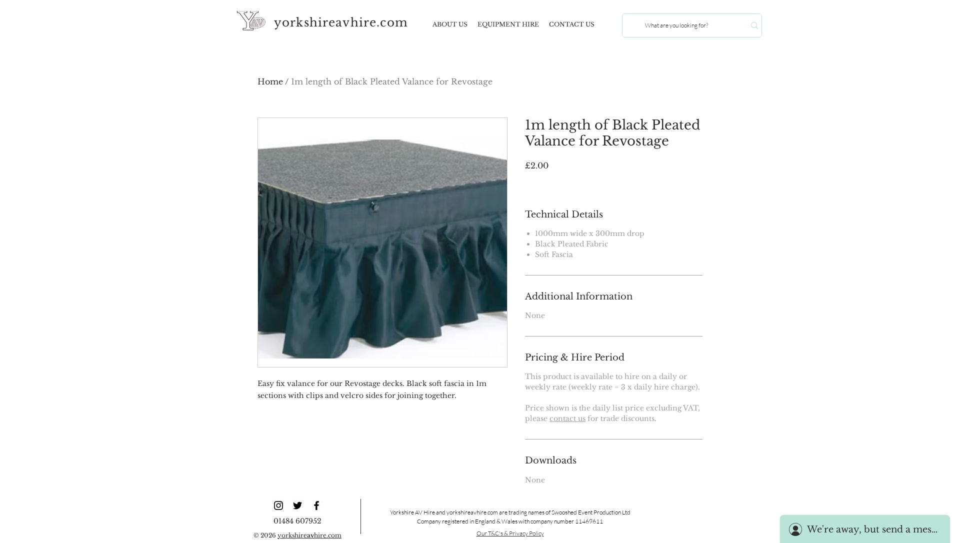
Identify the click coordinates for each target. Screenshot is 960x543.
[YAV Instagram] (278, 506)
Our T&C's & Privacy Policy (510, 533)
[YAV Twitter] (298, 506)
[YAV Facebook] (316, 506)
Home (270, 81)
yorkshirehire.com (310, 535)
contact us (568, 418)
